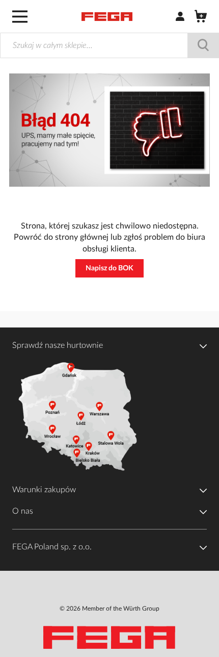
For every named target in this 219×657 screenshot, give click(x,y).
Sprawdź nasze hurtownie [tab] (57, 345)
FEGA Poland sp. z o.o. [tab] (52, 547)
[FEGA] (107, 16)
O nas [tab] (22, 511)
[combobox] (109, 45)
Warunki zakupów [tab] (44, 490)
